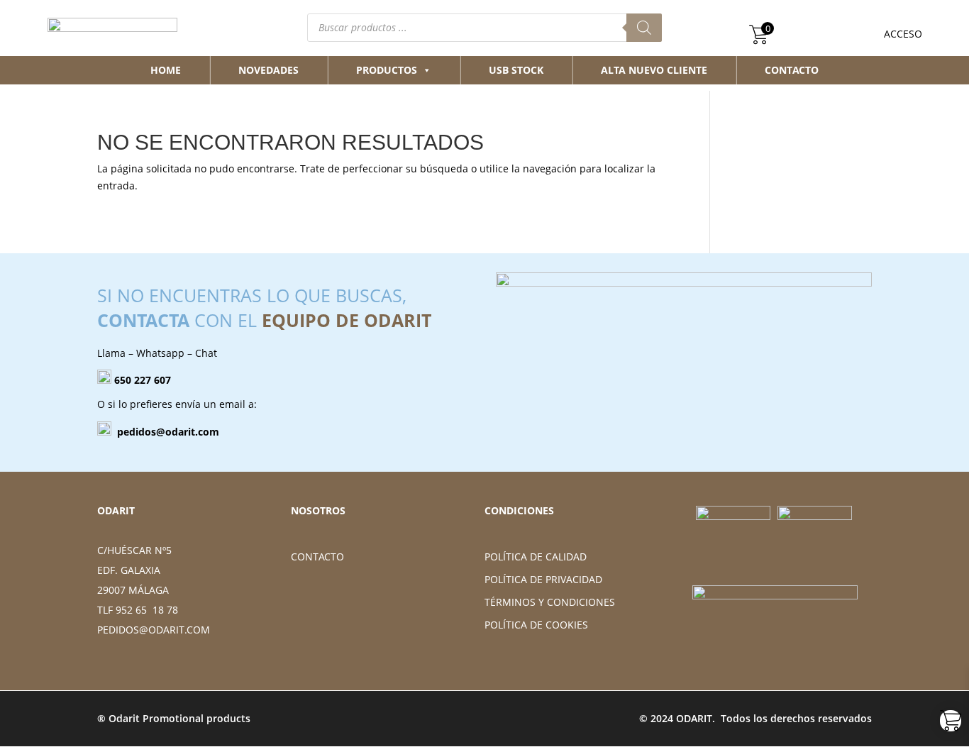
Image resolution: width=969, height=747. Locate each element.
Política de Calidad (535, 556)
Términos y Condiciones (549, 602)
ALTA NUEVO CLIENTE (654, 70)
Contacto (317, 556)
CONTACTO (792, 70)
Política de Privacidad (543, 579)
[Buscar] (644, 27)
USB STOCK (516, 70)
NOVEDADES (268, 70)
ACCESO (903, 33)
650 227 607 (142, 380)
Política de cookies (536, 624)
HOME (165, 70)
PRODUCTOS (386, 70)
